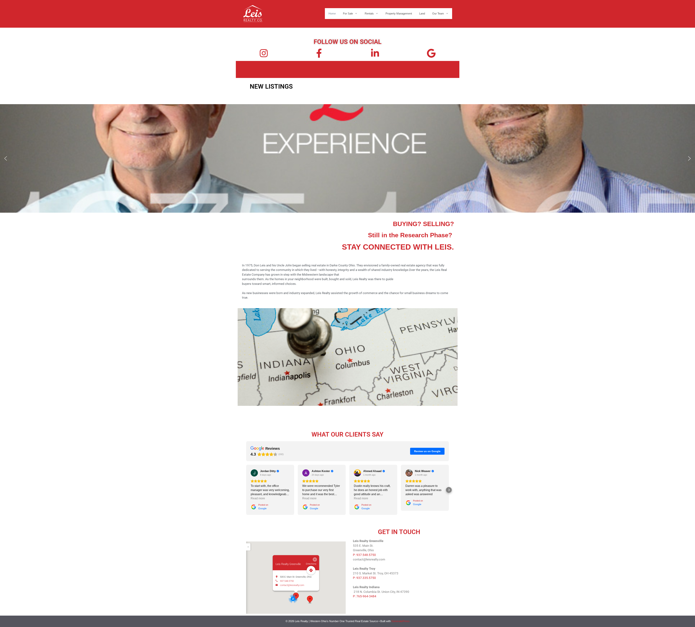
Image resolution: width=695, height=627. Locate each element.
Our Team (438, 13)
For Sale (348, 13)
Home (332, 13)
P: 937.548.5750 (364, 555)
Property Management (399, 13)
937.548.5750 (287, 580)
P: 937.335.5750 (364, 578)
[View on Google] (254, 473)
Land (422, 13)
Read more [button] (258, 498)
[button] (6, 158)
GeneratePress (400, 621)
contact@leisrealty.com (292, 585)
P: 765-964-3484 (364, 596)
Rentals (369, 13)
